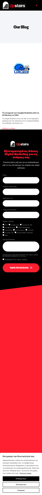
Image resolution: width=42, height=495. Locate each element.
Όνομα (5, 175)
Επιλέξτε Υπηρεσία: (8, 221)
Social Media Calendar (25, 233)
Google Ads (15, 225)
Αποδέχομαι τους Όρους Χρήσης (16, 259)
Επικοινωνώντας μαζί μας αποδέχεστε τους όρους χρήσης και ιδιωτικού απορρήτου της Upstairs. (20, 255)
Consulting (8, 230)
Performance (20, 230)
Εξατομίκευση (21, 484)
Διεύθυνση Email (8, 198)
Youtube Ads (9, 233)
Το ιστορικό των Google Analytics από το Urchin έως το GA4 (20, 114)
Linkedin (30, 230)
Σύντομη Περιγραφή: (9, 239)
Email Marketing (24, 227)
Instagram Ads (10, 227)
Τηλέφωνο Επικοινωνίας (10, 186)
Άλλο (6, 235)
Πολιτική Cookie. (26, 473)
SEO (6, 225)
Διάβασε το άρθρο (8, 128)
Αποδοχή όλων (21, 479)
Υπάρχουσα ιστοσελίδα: (9, 210)
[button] (36, 5)
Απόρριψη (21, 490)
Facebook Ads (27, 225)
